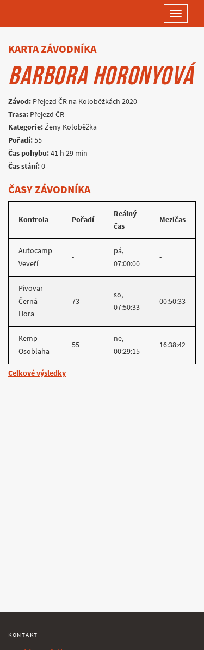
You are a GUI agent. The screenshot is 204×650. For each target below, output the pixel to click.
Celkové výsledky (37, 373)
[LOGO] (43, 13)
